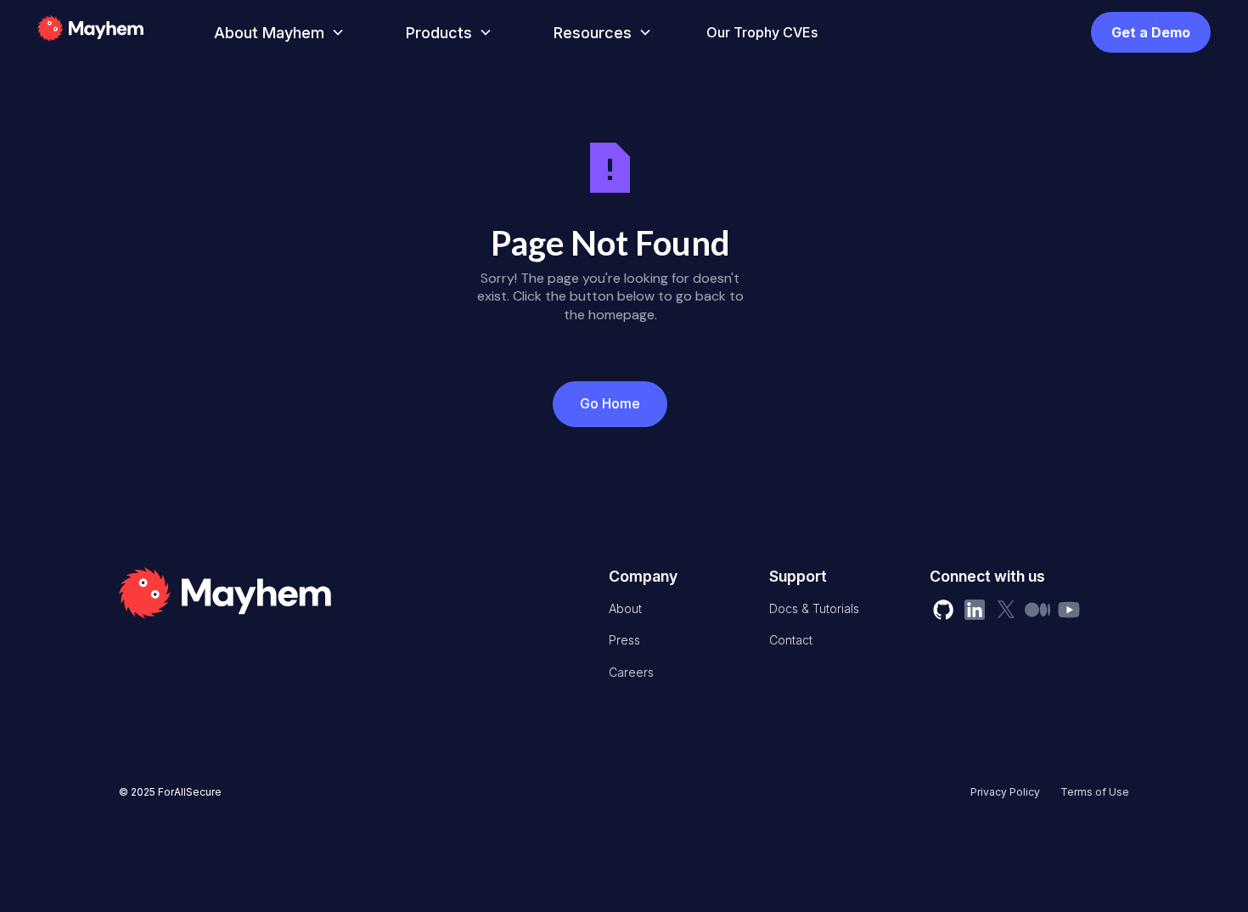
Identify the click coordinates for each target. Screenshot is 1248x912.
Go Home (610, 403)
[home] (115, 32)
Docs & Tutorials (814, 608)
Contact (790, 640)
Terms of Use (1094, 791)
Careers (631, 672)
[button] (276, 32)
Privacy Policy (1005, 791)
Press (624, 640)
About (625, 608)
